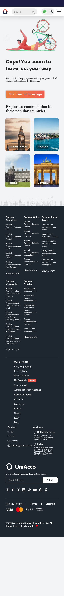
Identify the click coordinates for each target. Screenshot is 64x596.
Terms (35, 560)
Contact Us (20, 448)
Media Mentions (23, 415)
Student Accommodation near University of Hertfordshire (15, 375)
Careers (18, 459)
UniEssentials (21, 421)
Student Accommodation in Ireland (15, 275)
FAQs (17, 464)
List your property (24, 404)
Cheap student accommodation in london (51, 242)
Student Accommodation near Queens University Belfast (15, 348)
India (13, 485)
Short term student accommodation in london (51, 266)
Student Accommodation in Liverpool (33, 286)
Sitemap (52, 560)
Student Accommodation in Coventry (33, 253)
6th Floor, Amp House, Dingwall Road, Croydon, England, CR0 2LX (44, 487)
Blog (16, 470)
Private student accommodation (33, 317)
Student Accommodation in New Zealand (15, 286)
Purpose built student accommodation (33, 326)
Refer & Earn (21, 410)
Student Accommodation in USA (15, 264)
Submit (50, 536)
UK (12, 480)
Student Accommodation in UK (15, 242)
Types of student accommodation (33, 363)
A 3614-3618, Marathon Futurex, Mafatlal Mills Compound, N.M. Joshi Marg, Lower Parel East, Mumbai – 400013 (44, 503)
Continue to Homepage (25, 99)
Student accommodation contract (33, 354)
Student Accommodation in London (33, 242)
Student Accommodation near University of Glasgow (15, 320)
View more (12, 295)
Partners (19, 453)
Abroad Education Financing (30, 431)
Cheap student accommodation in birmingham (51, 289)
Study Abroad (22, 426)
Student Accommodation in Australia (15, 253)
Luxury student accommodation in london (51, 278)
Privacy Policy (14, 560)
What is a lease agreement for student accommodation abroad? (33, 340)
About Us (19, 442)
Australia (15, 490)
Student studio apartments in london (49, 253)
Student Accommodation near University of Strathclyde (15, 361)
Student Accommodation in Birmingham (33, 275)
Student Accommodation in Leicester (33, 264)
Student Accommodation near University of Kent (15, 334)
